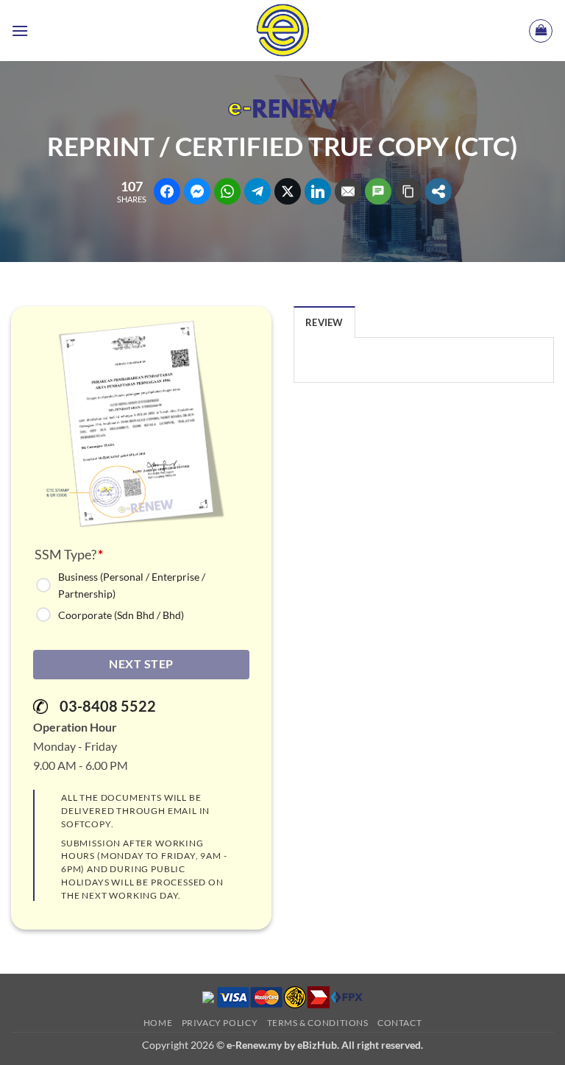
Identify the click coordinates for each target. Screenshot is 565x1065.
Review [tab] (324, 322)
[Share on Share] (438, 191)
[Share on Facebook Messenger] (197, 191)
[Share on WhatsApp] (227, 191)
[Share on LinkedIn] (318, 191)
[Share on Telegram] (257, 191)
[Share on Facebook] (167, 191)
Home (157, 1022)
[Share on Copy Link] (408, 191)
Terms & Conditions (318, 1022)
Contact (399, 1022)
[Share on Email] (348, 191)
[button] (20, 31)
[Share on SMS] (378, 191)
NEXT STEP (141, 664)
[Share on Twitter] (287, 191)
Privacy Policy (220, 1022)
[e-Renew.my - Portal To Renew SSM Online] (282, 30)
